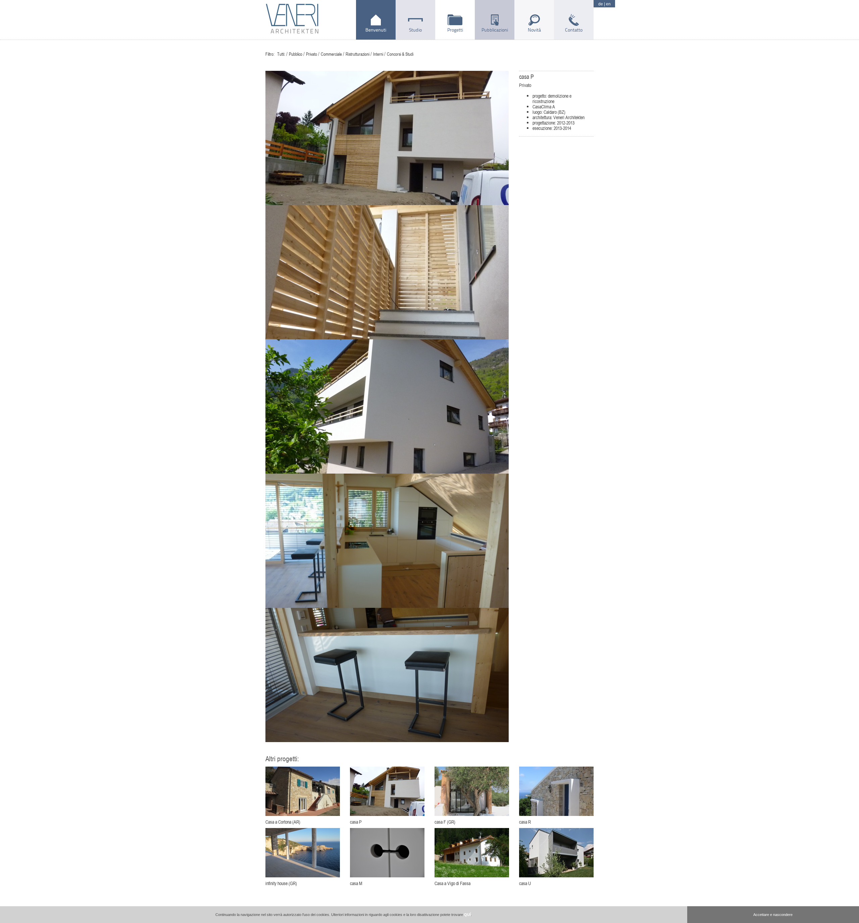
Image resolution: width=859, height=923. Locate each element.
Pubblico (295, 54)
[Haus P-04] (387, 406)
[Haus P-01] (387, 138)
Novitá (534, 30)
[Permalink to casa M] (387, 852)
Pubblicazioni (495, 30)
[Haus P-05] (387, 541)
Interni (378, 54)
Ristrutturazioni (357, 54)
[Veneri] (292, 20)
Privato (311, 54)
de (600, 4)
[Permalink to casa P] (387, 791)
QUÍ (467, 915)
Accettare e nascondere (773, 915)
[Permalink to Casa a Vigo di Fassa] (472, 852)
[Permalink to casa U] (556, 852)
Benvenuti (375, 30)
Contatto (574, 30)
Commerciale (331, 54)
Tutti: (281, 54)
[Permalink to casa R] (556, 791)
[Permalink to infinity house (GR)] (302, 852)
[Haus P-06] (387, 675)
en (608, 4)
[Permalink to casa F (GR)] (472, 791)
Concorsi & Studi (400, 54)
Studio (415, 30)
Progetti (455, 30)
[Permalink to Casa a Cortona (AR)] (302, 791)
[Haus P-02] (387, 272)
